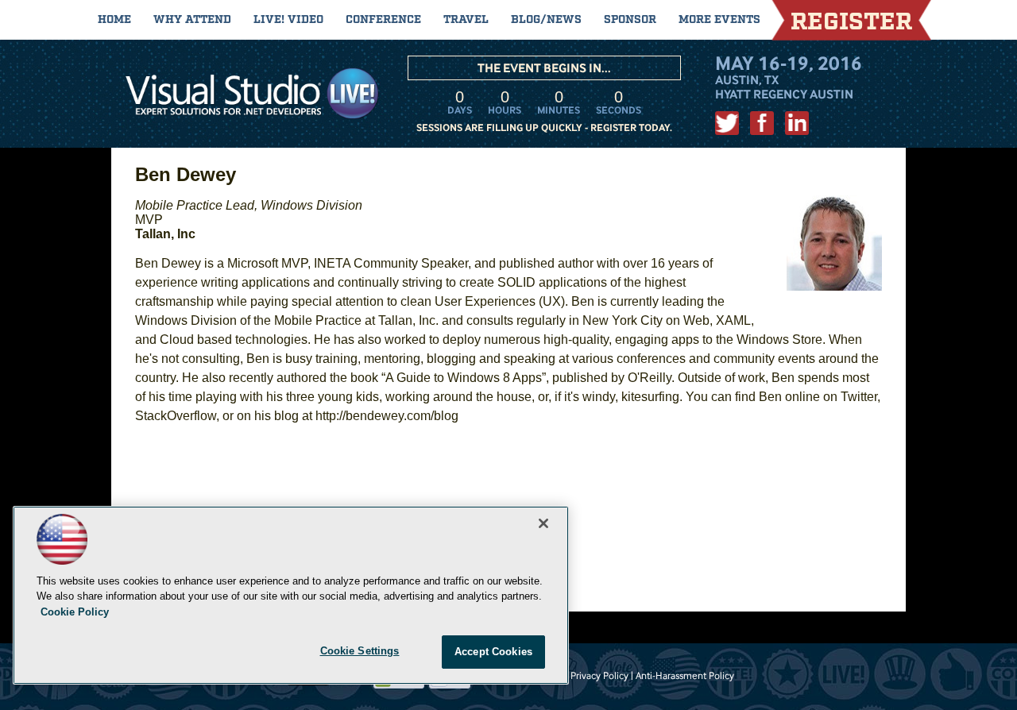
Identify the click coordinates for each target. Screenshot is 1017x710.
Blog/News (546, 20)
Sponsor (630, 20)
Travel (466, 20)
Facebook (762, 123)
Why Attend (192, 20)
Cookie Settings (360, 651)
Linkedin (797, 123)
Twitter (727, 123)
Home (114, 20)
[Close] (543, 523)
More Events (719, 20)
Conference (383, 20)
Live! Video (288, 20)
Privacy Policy (599, 675)
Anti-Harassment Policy (685, 675)
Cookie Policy (75, 612)
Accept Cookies (493, 652)
